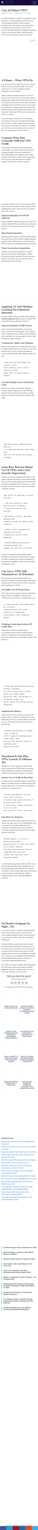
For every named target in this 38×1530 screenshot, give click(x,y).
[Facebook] (3, 1528)
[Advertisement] (19, 66)
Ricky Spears (19, 13)
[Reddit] (28, 1528)
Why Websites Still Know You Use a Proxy (15, 1163)
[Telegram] (35, 1528)
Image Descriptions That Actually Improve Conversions (19, 1152)
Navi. (32, 40)
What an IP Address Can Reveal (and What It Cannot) (18, 1176)
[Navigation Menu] (34, 2)
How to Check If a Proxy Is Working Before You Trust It (18, 1179)
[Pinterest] (16, 1528)
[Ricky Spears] (7, 2)
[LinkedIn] (22, 1528)
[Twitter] (9, 1528)
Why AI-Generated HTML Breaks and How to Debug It (18, 1160)
